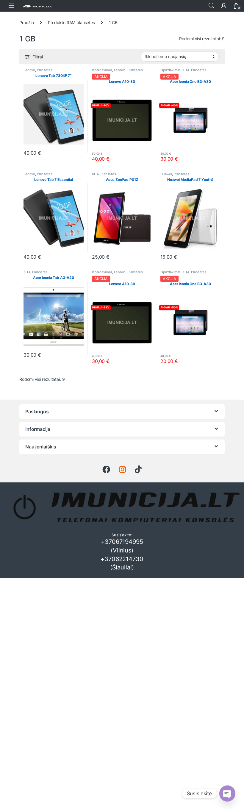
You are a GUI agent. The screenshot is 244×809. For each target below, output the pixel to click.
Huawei (166, 174)
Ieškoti (211, 5)
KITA (185, 70)
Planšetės (44, 70)
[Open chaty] (227, 793)
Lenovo (29, 70)
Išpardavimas (102, 70)
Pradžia (26, 22)
